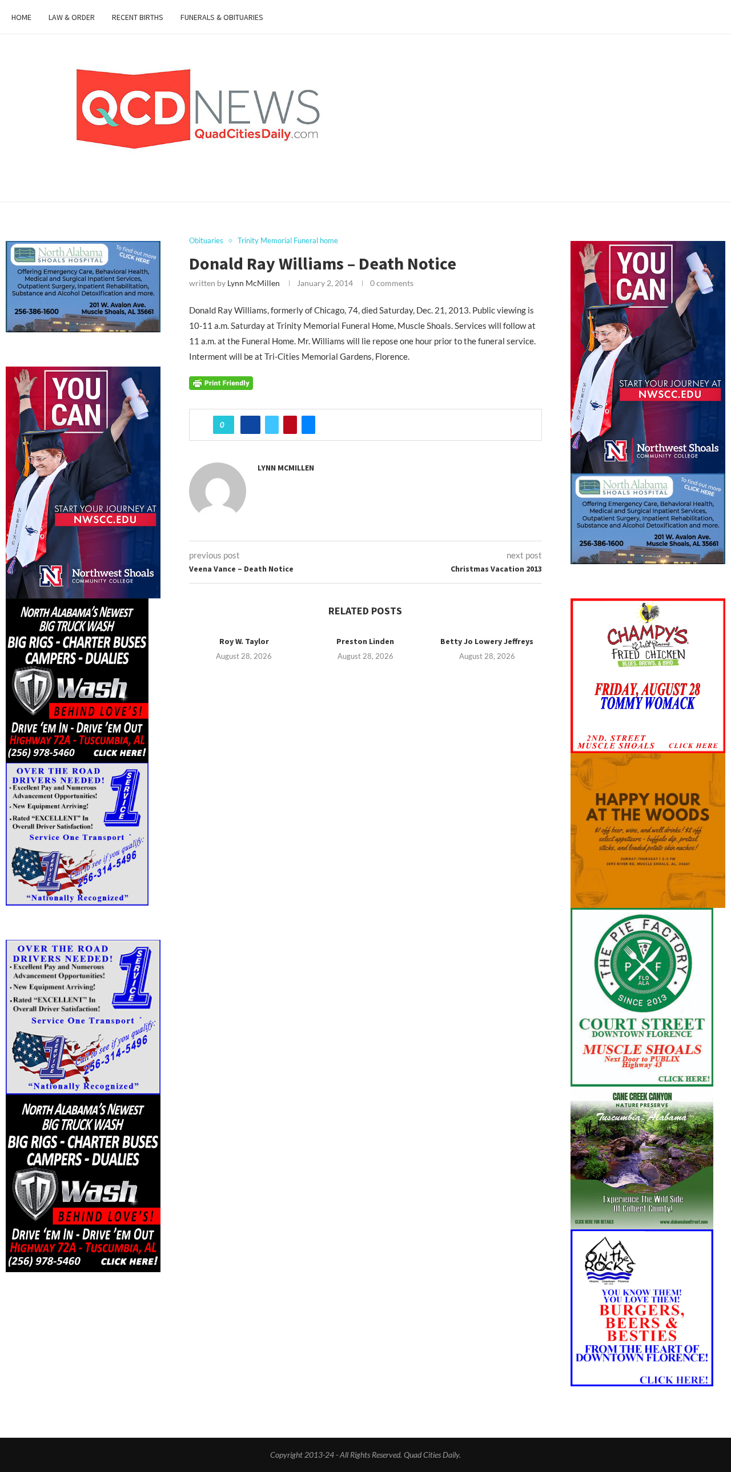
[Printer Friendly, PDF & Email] (221, 382)
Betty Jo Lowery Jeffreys (486, 641)
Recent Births (137, 17)
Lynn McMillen (253, 283)
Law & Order (72, 17)
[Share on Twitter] (272, 425)
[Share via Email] (308, 425)
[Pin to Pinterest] (290, 425)
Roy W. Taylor (244, 641)
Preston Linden (365, 641)
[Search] (714, 17)
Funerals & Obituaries (221, 17)
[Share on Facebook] (250, 425)
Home (21, 17)
